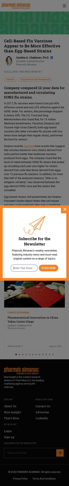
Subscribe (49, 268)
